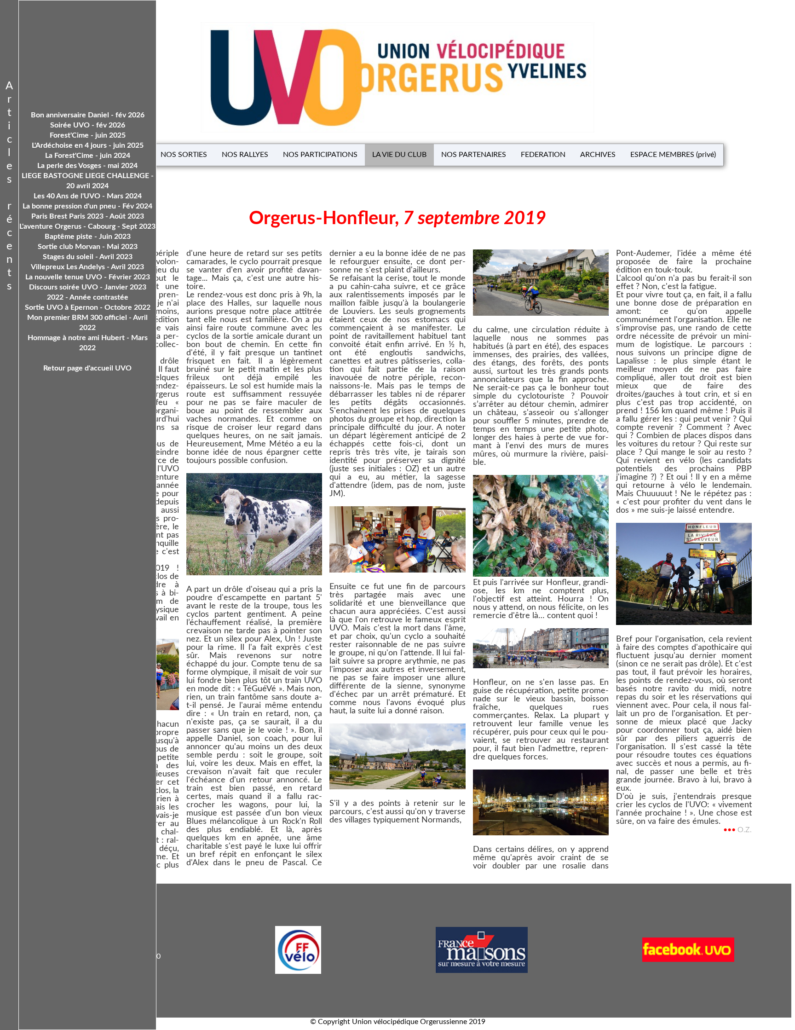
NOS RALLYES (245, 154)
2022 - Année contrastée (87, 297)
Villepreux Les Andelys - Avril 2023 (87, 267)
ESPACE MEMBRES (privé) (673, 154)
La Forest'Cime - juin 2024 (87, 155)
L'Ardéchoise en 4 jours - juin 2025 (88, 145)
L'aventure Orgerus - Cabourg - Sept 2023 (87, 226)
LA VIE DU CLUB (399, 154)
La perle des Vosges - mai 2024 (87, 165)
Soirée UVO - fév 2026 (87, 125)
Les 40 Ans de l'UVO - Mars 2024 (88, 196)
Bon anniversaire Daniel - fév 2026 (87, 115)
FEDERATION (543, 154)
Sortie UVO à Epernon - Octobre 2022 (87, 307)
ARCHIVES (598, 154)
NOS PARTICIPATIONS (320, 154)
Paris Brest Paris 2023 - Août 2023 (87, 216)
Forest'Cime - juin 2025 (88, 135)
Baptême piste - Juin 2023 (88, 236)
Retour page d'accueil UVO (87, 368)
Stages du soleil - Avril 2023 (87, 256)
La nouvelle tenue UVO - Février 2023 (87, 277)
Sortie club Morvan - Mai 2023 (88, 246)
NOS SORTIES (184, 154)
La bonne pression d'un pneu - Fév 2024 (87, 206)
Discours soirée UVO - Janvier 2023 (87, 287)
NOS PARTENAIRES (473, 154)
